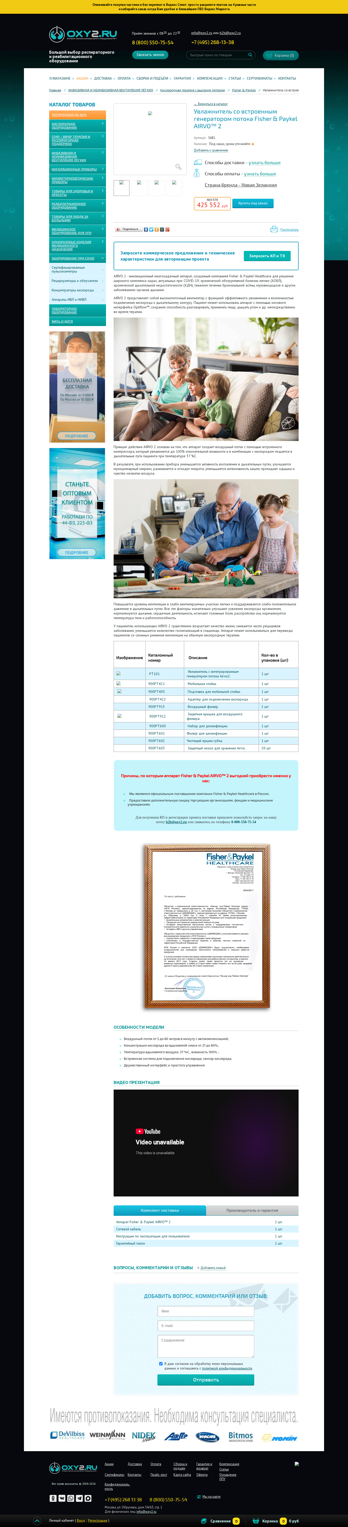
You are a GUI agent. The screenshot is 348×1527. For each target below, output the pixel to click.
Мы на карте (212, 1496)
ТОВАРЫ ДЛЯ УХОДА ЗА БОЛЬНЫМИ (70, 218)
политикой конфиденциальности (227, 1368)
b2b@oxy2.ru (230, 33)
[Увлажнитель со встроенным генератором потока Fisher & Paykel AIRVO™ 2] (150, 139)
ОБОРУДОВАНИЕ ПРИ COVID (73, 258)
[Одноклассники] (156, 229)
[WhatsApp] (71, 1501)
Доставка (103, 78)
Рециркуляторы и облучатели (75, 280)
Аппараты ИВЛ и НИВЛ (69, 299)
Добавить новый (213, 1268)
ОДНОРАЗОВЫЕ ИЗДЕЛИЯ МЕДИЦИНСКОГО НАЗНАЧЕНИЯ (71, 245)
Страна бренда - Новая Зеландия (241, 185)
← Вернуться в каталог (211, 104)
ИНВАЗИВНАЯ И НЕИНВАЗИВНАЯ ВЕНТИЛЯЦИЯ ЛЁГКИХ (69, 156)
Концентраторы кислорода (73, 290)
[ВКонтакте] (146, 229)
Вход (81, 1520)
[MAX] (88, 1501)
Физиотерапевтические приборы (72, 180)
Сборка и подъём (152, 78)
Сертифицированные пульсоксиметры (68, 269)
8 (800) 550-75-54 (152, 42)
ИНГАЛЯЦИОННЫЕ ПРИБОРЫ (74, 169)
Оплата (124, 78)
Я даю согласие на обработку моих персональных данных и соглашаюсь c (208, 1366)
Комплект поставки (160, 1210)
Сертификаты (259, 78)
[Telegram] (79, 1501)
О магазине (60, 78)
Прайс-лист (159, 1475)
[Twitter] (151, 229)
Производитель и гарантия (252, 1210)
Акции (82, 78)
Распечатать (289, 229)
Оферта (202, 1475)
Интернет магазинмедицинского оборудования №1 (83, 34)
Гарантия (182, 78)
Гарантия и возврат (204, 1466)
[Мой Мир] (162, 229)
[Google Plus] (167, 229)
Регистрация (97, 1520)
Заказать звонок (150, 54)
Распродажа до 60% (69, 115)
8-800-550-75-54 (243, 822)
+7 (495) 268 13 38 (123, 1500)
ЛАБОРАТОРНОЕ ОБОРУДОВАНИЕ (64, 311)
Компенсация (210, 78)
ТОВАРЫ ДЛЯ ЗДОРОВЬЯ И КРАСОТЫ (72, 193)
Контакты (287, 78)
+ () (212, 42)
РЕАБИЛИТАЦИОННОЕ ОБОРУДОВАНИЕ (69, 206)
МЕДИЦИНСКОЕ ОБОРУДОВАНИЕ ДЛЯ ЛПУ (71, 231)
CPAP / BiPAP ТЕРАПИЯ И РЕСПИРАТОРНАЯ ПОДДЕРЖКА (71, 140)
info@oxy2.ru (201, 33)
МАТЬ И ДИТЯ (62, 322)
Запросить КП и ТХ (267, 255)
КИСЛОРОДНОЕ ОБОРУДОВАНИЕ (64, 126)
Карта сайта (182, 1475)
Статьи (235, 78)
